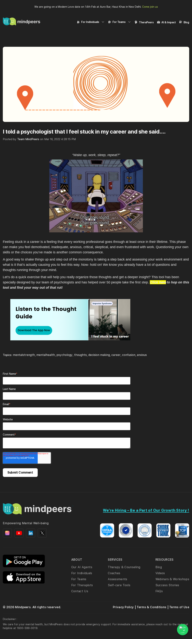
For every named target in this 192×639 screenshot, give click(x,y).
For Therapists (82, 585)
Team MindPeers (28, 139)
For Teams (119, 21)
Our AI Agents (81, 567)
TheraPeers (146, 22)
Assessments (117, 579)
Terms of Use (179, 607)
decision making (99, 355)
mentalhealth (45, 355)
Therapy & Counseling (124, 567)
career (116, 355)
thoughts (80, 355)
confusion (128, 355)
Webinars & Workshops (172, 579)
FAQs (159, 591)
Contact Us (79, 591)
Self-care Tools (119, 585)
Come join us (150, 6)
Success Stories (167, 585)
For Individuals (90, 21)
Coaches (114, 573)
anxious (142, 355)
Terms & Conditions (151, 607)
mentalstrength (24, 355)
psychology (64, 355)
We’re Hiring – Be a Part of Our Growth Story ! (146, 510)
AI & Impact (168, 22)
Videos (160, 573)
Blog (186, 22)
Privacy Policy (123, 607)
